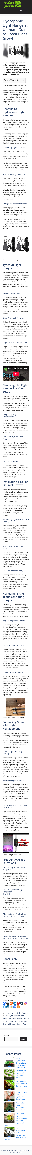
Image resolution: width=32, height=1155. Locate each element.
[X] (7, 1003)
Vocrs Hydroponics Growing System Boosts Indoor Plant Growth (21, 1063)
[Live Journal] (11, 1006)
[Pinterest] (18, 1003)
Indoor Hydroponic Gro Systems (16, 1013)
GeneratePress (17, 1152)
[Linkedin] (14, 1003)
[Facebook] (4, 1003)
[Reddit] (11, 1003)
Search (6, 1036)
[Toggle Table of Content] (22, 80)
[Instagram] (25, 1003)
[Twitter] (4, 1006)
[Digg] (7, 1006)
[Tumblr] (21, 1003)
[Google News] (14, 1006)
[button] (21, 11)
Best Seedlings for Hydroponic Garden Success (21, 1083)
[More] (18, 1006)
